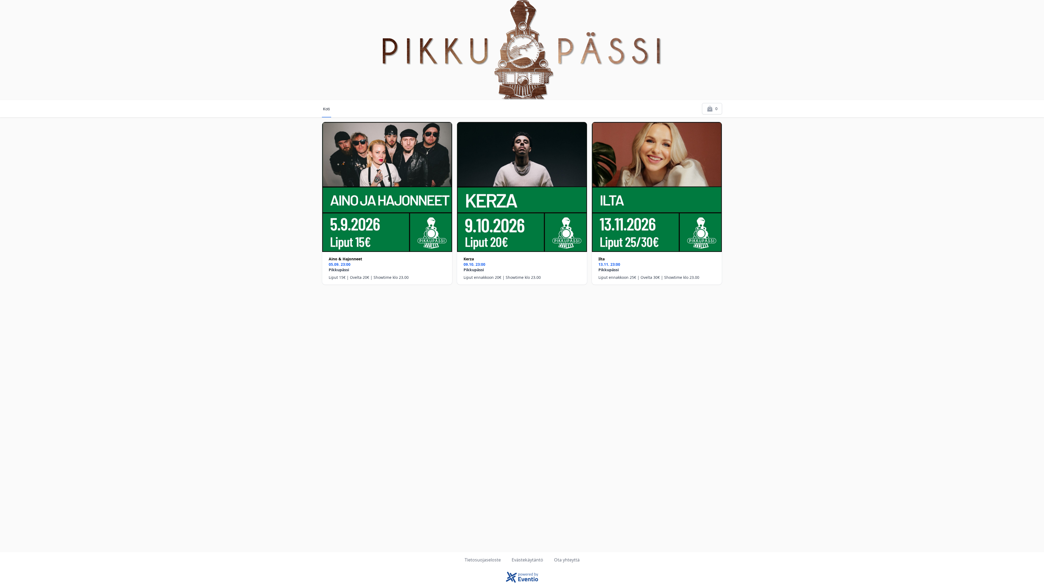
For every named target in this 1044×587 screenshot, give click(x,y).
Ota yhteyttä (567, 560)
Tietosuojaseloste (483, 560)
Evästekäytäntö (527, 560)
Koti (326, 108)
